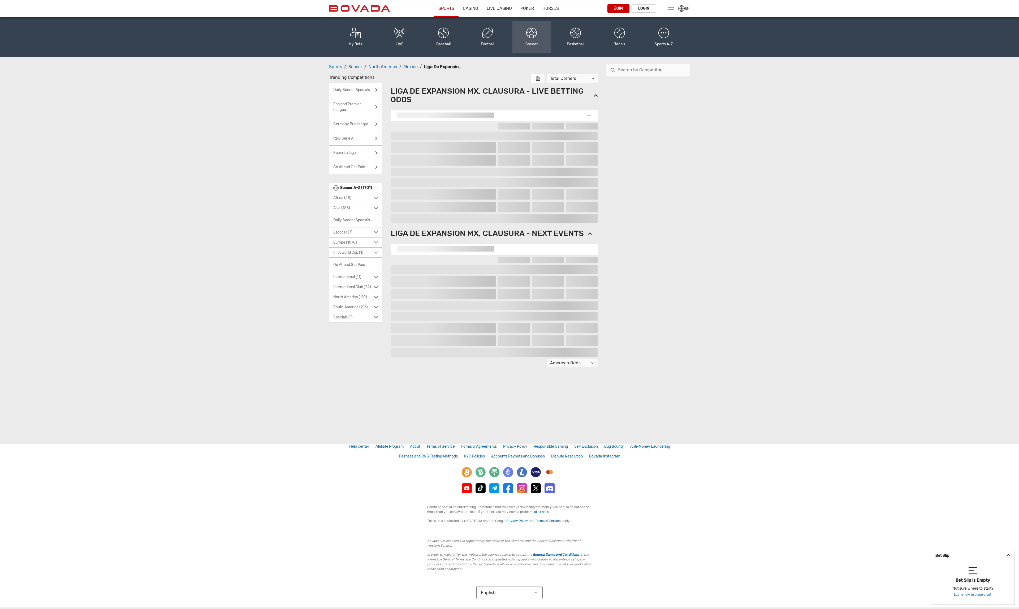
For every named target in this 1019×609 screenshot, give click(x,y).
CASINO (470, 8)
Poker (527, 8)
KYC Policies (474, 456)
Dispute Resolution (567, 456)
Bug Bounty (614, 446)
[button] (664, 37)
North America (383, 66)
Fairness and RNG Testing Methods (428, 456)
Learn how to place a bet (972, 595)
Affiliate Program (389, 446)
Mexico (411, 66)
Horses (550, 8)
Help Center (359, 446)
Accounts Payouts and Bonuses (518, 456)
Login (643, 8)
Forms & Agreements (479, 446)
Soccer (355, 66)
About (415, 446)
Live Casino (499, 8)
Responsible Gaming (551, 446)
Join (618, 8)
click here (541, 512)
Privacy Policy (515, 446)
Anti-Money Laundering (650, 446)
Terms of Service (440, 446)
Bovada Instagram (604, 456)
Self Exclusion (586, 446)
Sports (446, 8)
